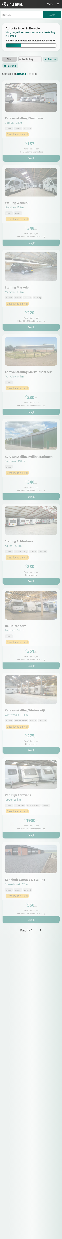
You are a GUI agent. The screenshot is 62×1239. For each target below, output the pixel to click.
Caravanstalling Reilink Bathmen (29, 456)
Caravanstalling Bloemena (24, 118)
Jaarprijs (11, 65)
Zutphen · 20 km (14, 630)
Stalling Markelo (17, 287)
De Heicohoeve (15, 626)
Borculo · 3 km (13, 122)
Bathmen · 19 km (15, 461)
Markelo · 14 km (14, 376)
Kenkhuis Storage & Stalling (25, 880)
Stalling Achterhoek (19, 541)
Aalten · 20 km (13, 546)
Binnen (52, 59)
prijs (34, 74)
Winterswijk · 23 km (16, 715)
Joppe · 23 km (13, 799)
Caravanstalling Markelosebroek (28, 372)
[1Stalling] (12, 4)
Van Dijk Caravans (18, 795)
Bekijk (31, 158)
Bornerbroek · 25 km (17, 884)
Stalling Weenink (17, 203)
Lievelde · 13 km (14, 207)
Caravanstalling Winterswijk (25, 710)
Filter (9, 59)
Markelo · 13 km (14, 292)
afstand (21, 74)
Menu (51, 4)
